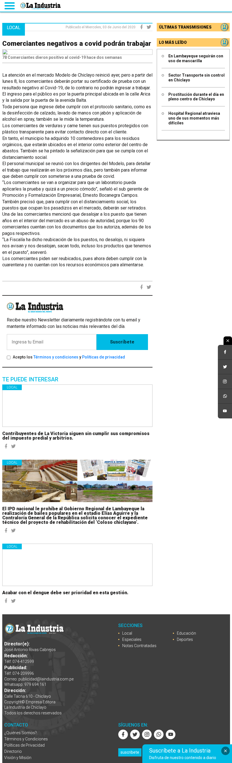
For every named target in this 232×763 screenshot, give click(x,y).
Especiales (131, 639)
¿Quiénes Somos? (20, 732)
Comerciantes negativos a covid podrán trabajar (76, 43)
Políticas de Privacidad (24, 745)
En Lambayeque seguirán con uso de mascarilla (195, 58)
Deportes (185, 639)
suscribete (130, 752)
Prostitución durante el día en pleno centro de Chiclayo (196, 96)
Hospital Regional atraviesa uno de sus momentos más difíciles (194, 118)
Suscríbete (122, 342)
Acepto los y (69, 357)
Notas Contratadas (139, 645)
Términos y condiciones (55, 357)
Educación (186, 633)
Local (12, 387)
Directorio (13, 751)
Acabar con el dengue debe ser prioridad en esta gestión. (65, 592)
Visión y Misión (17, 757)
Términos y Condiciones (26, 739)
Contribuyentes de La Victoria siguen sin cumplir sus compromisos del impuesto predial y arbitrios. (75, 436)
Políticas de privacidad (103, 357)
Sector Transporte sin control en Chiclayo (196, 77)
